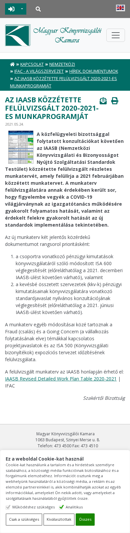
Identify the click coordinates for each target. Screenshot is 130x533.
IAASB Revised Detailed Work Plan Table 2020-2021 (61, 378)
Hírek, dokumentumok (93, 71)
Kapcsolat (32, 64)
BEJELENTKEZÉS (11, 9)
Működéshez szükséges (33, 506)
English (120, 8)
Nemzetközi (62, 64)
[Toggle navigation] (115, 35)
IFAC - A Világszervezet (39, 71)
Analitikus (74, 506)
